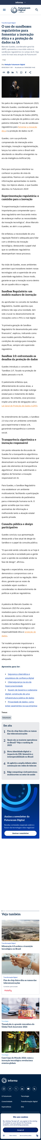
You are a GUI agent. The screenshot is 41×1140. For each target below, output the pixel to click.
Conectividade (7, 1101)
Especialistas (6, 1107)
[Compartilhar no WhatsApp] (21, 72)
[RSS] (34, 1089)
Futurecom (7, 718)
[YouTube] (28, 1089)
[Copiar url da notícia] (4, 72)
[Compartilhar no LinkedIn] (12, 72)
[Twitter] (16, 1089)
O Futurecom (6, 1096)
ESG (22, 1107)
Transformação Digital (9, 23)
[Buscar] (36, 9)
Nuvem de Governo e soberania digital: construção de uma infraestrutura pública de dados (21, 694)
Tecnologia (25, 1096)
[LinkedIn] (22, 1089)
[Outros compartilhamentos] (30, 72)
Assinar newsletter (20, 833)
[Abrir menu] (4, 9)
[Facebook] (10, 1089)
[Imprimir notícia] (8, 72)
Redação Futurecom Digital (15, 64)
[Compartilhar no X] (17, 72)
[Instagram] (4, 1089)
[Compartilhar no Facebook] (26, 72)
